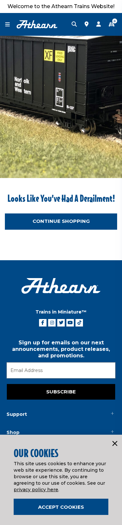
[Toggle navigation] (11, 24)
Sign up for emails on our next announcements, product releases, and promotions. (61, 349)
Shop (13, 432)
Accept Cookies (61, 507)
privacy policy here (36, 490)
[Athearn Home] (37, 24)
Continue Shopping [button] (61, 221)
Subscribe (61, 392)
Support (17, 414)
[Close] (114, 444)
